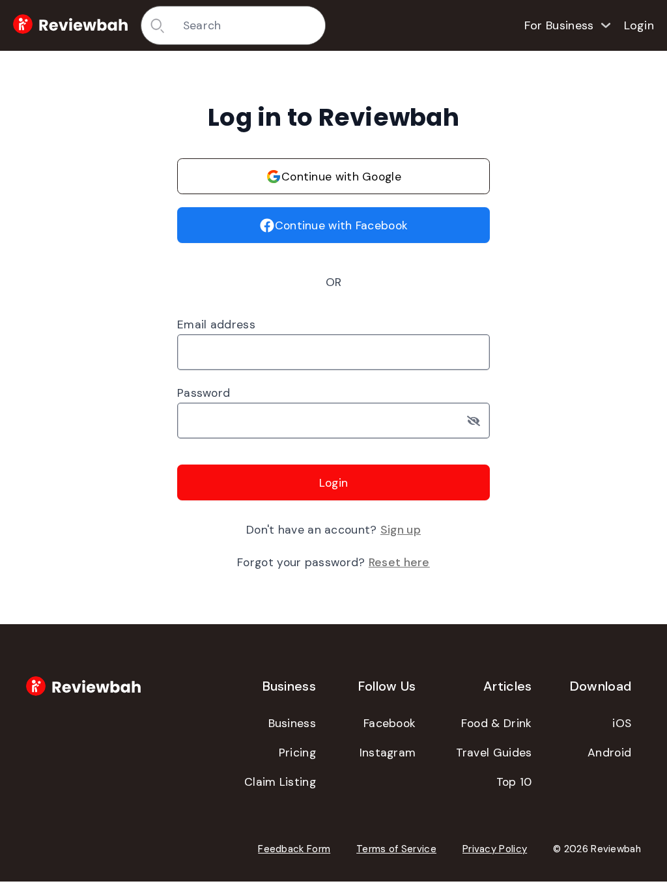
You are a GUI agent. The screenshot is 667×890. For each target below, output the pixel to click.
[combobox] (249, 25)
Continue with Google (341, 176)
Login (639, 25)
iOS (621, 723)
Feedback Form (294, 848)
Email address (216, 324)
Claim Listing (280, 782)
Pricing (297, 752)
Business (292, 723)
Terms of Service (396, 848)
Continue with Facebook (341, 225)
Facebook (389, 723)
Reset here (399, 562)
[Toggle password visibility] (478, 420)
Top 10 (514, 782)
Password (203, 393)
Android (609, 752)
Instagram (388, 752)
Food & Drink (496, 723)
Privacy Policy (494, 848)
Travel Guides (494, 752)
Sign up (400, 530)
